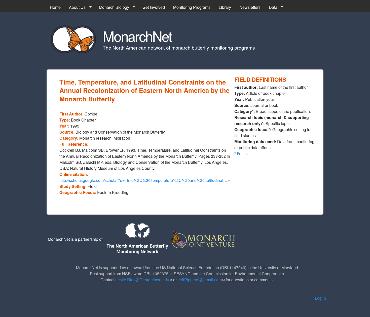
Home (55, 7)
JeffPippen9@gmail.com (201, 280)
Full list (243, 153)
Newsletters (250, 7)
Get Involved (153, 7)
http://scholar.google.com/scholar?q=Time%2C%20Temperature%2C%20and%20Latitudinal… (144, 180)
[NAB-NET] (136, 239)
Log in (320, 298)
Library (225, 7)
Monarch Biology (112, 7)
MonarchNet (137, 36)
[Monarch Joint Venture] (203, 239)
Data (271, 7)
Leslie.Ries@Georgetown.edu (143, 280)
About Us (75, 7)
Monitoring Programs (191, 7)
